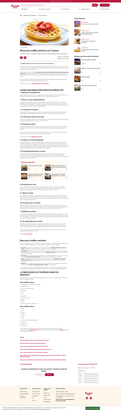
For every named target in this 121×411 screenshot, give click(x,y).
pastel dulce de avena (36, 136)
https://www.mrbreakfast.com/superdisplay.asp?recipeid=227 (36, 349)
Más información (46, 409)
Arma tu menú (106, 9)
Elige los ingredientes (24, 393)
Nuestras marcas (85, 9)
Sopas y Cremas (47, 395)
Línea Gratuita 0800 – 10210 (62, 391)
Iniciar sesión (39, 374)
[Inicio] (15, 7)
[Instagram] (87, 398)
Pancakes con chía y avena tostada (40, 83)
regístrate (61, 330)
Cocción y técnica (42, 15)
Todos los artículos (36, 391)
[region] (60, 408)
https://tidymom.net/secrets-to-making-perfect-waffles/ (34, 352)
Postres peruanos (47, 399)
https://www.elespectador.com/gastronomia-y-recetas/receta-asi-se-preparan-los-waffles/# (43, 359)
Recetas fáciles (47, 401)
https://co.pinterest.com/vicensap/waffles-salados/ (33, 343)
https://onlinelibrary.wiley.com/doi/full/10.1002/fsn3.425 (34, 340)
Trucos (33, 400)
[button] (21, 58)
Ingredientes (35, 396)
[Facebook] (91, 398)
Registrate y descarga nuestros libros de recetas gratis (60, 1)
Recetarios (66, 9)
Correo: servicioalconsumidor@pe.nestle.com (65, 393)
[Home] (21, 15)
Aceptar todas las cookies (92, 408)
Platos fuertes (46, 393)
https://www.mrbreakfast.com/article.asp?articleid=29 (34, 346)
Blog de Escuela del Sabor (30, 15)
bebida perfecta (33, 330)
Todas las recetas (23, 391)
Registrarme (49, 374)
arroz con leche (28, 234)
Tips (33, 398)
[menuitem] (25, 9)
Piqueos (45, 397)
